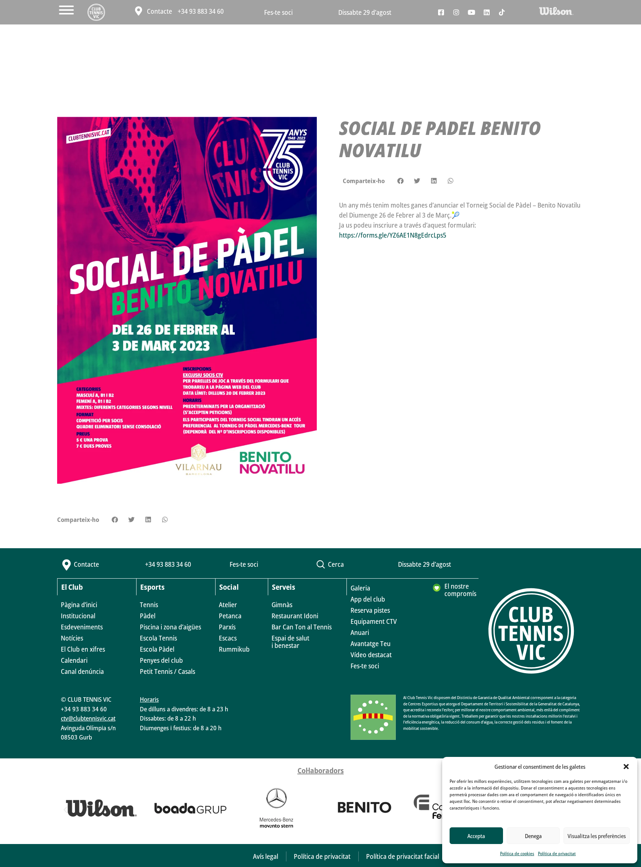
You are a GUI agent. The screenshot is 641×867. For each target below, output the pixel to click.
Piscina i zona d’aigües (170, 626)
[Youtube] (471, 12)
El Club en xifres (83, 649)
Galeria (360, 587)
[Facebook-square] (441, 12)
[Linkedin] (486, 12)
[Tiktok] (502, 12)
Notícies (72, 637)
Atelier (228, 604)
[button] (626, 766)
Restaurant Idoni (295, 615)
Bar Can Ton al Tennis (302, 626)
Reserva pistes (370, 610)
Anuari (360, 632)
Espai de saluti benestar (290, 641)
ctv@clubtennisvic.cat (88, 718)
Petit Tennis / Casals (167, 671)
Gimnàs (282, 604)
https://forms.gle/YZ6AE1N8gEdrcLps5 (392, 235)
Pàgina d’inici (79, 604)
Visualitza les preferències (597, 836)
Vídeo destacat (371, 654)
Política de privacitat (557, 853)
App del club (368, 599)
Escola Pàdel (157, 649)
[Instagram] (456, 12)
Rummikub (234, 649)
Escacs (228, 637)
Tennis (149, 604)
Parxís (227, 626)
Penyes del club (161, 660)
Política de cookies (517, 853)
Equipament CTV (374, 621)
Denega (533, 836)
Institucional (78, 615)
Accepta (476, 836)
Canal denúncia (82, 671)
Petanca (230, 615)
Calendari (74, 660)
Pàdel (147, 615)
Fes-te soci (278, 12)
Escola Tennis (158, 637)
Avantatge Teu (371, 643)
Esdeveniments (82, 626)
